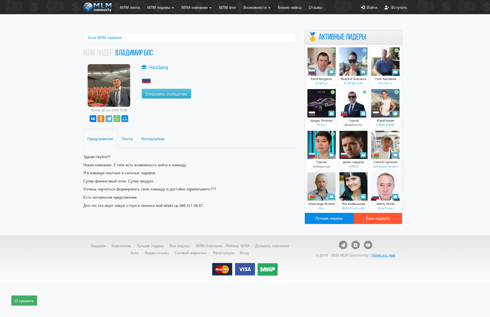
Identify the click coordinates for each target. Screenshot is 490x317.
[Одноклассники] (101, 118)
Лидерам (98, 245)
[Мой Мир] (124, 118)
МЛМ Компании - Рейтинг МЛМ (222, 245)
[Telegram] (108, 118)
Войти (371, 7)
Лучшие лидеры (329, 218)
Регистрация (223, 252)
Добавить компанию (272, 245)
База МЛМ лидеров (105, 37)
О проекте (24, 300)
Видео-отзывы (157, 252)
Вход (244, 252)
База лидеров (378, 218)
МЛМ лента (130, 7)
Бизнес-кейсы (289, 7)
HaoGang (158, 67)
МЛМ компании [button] (195, 7)
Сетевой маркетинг (191, 252)
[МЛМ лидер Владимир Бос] (109, 84)
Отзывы (315, 7)
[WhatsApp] (116, 118)
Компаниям (121, 245)
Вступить (398, 7)
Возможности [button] (256, 7)
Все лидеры (180, 245)
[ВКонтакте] (93, 118)
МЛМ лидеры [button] (159, 7)
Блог (135, 252)
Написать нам (383, 255)
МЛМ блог (227, 7)
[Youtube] (368, 245)
